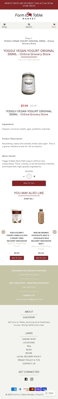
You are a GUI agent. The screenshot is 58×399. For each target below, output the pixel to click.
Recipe (29, 353)
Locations (29, 343)
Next (55, 232)
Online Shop (29, 339)
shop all (28, 199)
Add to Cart (17, 258)
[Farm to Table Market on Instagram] (31, 379)
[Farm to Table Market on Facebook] (26, 379)
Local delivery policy (29, 275)
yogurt (29, 161)
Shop (4, 27)
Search (29, 27)
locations (31, 287)
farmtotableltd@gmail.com (29, 299)
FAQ (29, 346)
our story (29, 317)
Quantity (29, 171)
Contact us (29, 364)
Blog (29, 350)
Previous (3, 232)
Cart (54, 27)
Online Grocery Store (34, 114)
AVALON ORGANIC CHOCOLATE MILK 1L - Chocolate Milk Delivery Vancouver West (41, 238)
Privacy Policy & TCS (29, 360)
